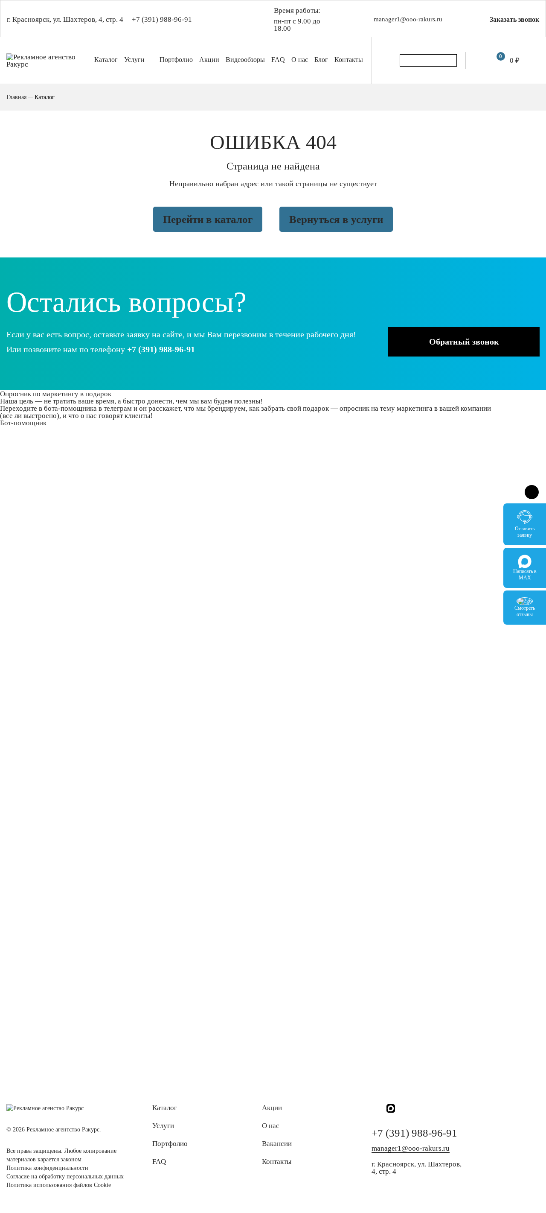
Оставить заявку (524, 532)
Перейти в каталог (208, 219)
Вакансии (277, 1144)
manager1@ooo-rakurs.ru (408, 19)
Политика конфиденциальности (47, 1168)
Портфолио (176, 59)
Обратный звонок (464, 341)
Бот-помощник (23, 423)
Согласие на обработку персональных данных (65, 1176)
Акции (209, 59)
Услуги (135, 59)
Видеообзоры (245, 59)
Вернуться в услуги (336, 219)
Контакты (348, 59)
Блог (321, 59)
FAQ (278, 59)
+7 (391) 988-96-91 (162, 19)
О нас (299, 59)
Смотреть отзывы (524, 611)
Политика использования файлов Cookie (58, 1185)
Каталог (106, 59)
